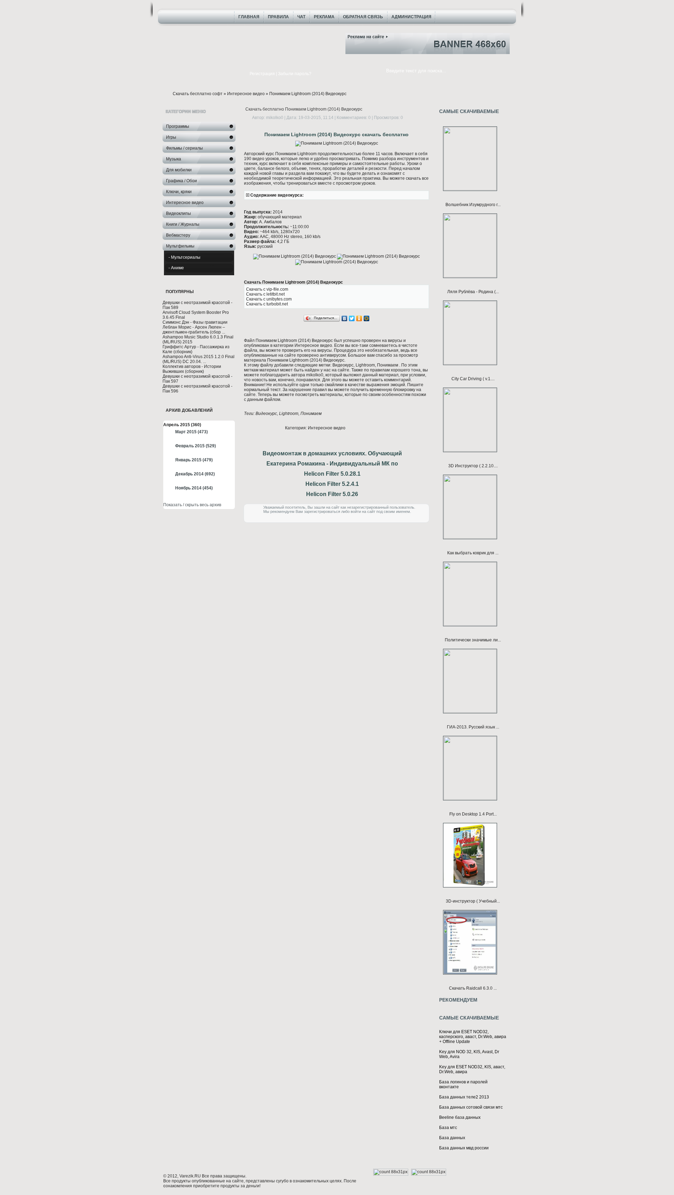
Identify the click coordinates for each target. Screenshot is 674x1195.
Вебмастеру (178, 235)
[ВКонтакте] (344, 318)
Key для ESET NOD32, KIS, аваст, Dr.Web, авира (472, 1069)
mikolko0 (274, 117)
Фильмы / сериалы (184, 148)
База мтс (448, 1127)
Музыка (173, 159)
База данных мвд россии (464, 1148)
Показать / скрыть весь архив (192, 504)
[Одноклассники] (359, 318)
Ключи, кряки (179, 191)
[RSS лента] (324, 34)
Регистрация (262, 73)
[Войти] (240, 74)
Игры (171, 137)
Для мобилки (179, 169)
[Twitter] (352, 318)
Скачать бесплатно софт (198, 93)
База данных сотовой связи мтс (471, 1107)
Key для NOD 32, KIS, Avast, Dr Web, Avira (469, 1054)
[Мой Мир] (366, 318)
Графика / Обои (181, 180)
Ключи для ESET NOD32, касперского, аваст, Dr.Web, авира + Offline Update (472, 1036)
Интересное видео (246, 93)
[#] (324, 44)
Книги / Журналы (182, 224)
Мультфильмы (180, 246)
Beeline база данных (460, 1117)
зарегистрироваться (322, 511)
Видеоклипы (178, 213)
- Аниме (176, 267)
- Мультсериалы (184, 257)
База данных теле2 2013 (464, 1097)
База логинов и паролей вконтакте (463, 1084)
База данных (452, 1137)
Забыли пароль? (294, 73)
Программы (177, 126)
